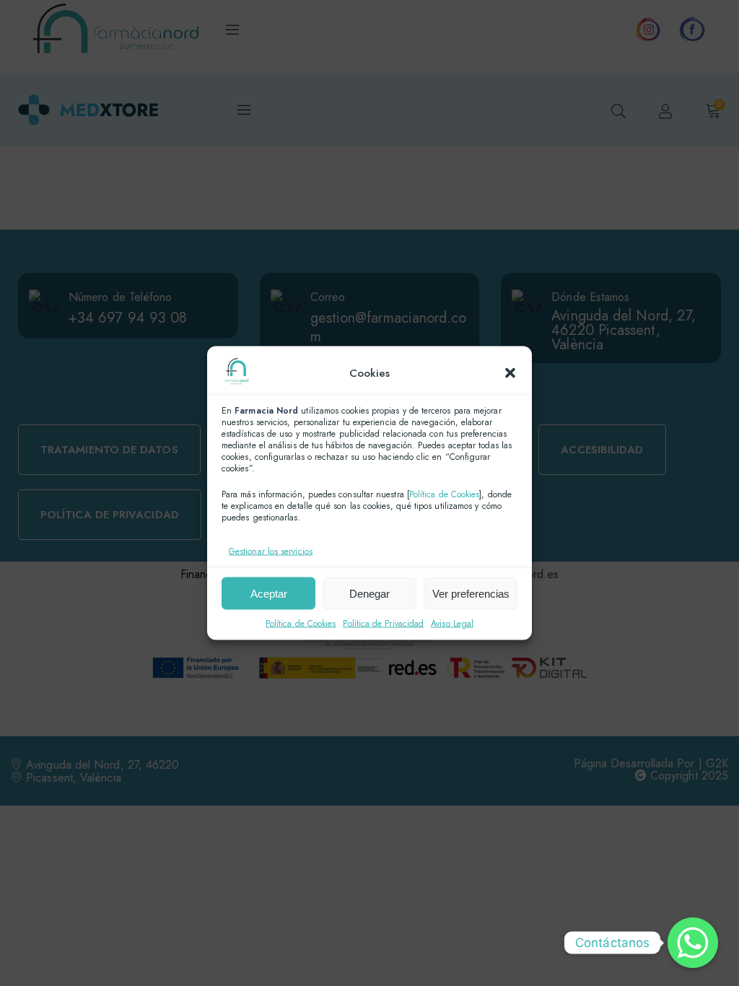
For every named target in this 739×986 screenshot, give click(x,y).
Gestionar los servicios (270, 551)
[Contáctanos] (693, 942)
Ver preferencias (471, 593)
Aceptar (268, 593)
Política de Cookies (444, 494)
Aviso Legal (452, 623)
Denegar (369, 593)
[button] (510, 372)
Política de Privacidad (383, 623)
